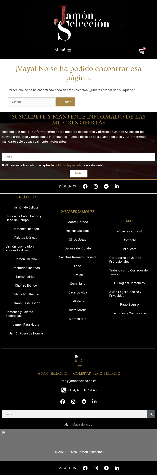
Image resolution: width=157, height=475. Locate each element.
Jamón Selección (90, 452)
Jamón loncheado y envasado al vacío (20, 248)
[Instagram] (96, 186)
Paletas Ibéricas (25, 238)
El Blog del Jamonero (129, 283)
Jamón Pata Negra (25, 324)
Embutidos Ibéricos (26, 268)
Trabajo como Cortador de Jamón (128, 272)
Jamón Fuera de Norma (26, 333)
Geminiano (77, 283)
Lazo (77, 266)
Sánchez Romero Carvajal (77, 257)
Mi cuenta (130, 249)
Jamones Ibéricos (26, 229)
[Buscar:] (32, 102)
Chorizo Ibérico (26, 285)
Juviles (78, 275)
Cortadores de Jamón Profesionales (125, 259)
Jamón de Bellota (25, 207)
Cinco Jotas (77, 239)
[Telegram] (106, 186)
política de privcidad (69, 165)
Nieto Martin (78, 310)
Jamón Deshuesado (25, 303)
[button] (62, 50)
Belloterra (78, 301)
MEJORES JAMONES (77, 212)
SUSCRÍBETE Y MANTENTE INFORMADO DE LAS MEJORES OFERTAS (79, 119)
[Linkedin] (117, 186)
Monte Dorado (77, 222)
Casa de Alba (77, 292)
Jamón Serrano (26, 259)
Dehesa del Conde (78, 248)
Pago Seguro (129, 304)
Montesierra (77, 319)
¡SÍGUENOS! (68, 186)
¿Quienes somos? (129, 231)
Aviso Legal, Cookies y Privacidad (125, 294)
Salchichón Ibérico (26, 294)
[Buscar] (151, 414)
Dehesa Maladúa (78, 231)
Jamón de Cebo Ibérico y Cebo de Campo (24, 218)
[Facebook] (85, 186)
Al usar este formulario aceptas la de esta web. (53, 165)
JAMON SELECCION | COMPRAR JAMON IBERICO (78, 374)
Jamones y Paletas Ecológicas (19, 314)
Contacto (129, 240)
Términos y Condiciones (129, 313)
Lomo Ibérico (25, 277)
